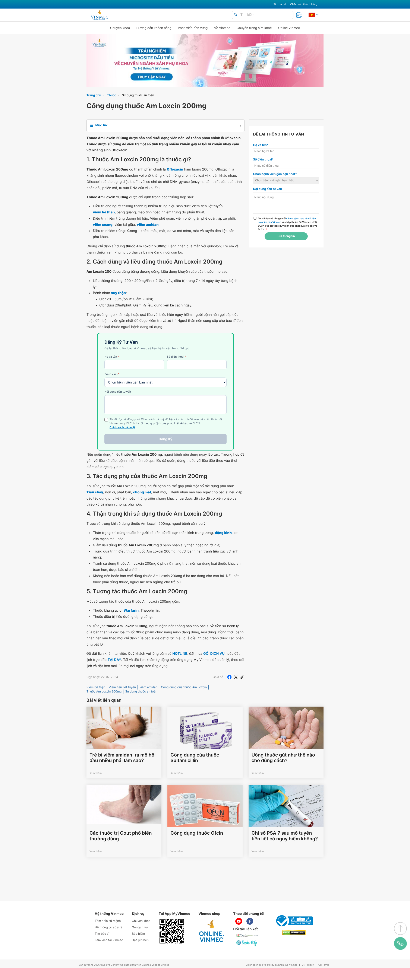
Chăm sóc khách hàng (303, 4)
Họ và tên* (260, 145)
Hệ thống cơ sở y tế (109, 927)
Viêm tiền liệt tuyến (122, 687)
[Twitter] (236, 677)
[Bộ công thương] (294, 921)
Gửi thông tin (286, 236)
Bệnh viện (111, 374)
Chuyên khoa (120, 28)
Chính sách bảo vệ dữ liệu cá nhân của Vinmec (271, 965)
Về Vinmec (222, 28)
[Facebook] (229, 677)
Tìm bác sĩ (280, 4)
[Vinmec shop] (211, 931)
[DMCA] (294, 932)
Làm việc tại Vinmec (109, 940)
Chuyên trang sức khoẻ (254, 28)
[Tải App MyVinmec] (172, 931)
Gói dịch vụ (140, 927)
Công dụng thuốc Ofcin (196, 833)
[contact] (400, 943)
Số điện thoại (176, 357)
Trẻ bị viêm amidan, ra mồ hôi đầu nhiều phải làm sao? (122, 757)
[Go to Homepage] (99, 15)
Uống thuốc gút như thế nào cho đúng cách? (283, 757)
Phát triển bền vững (193, 28)
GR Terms (323, 965)
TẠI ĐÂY (114, 659)
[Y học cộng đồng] (247, 935)
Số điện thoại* (263, 159)
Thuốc (111, 95)
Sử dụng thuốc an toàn (138, 95)
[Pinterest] (241, 677)
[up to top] (400, 928)
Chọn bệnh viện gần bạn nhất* (275, 174)
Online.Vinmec (289, 28)
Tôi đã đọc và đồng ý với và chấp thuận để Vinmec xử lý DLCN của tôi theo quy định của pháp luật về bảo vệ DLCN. (287, 224)
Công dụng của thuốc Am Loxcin (184, 687)
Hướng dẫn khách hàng (154, 28)
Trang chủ (93, 95)
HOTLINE (179, 653)
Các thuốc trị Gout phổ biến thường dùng (120, 835)
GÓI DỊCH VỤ (214, 653)
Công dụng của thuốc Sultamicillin (194, 757)
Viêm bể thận (95, 687)
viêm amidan (148, 687)
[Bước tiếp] (247, 943)
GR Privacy (308, 965)
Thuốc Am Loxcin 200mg (104, 691)
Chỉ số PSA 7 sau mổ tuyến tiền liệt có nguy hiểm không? (285, 835)
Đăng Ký (165, 439)
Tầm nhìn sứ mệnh (108, 921)
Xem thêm (95, 773)
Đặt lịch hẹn (140, 940)
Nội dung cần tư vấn (117, 392)
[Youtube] (238, 921)
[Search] (235, 15)
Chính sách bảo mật (122, 427)
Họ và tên (111, 357)
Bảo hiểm (138, 934)
